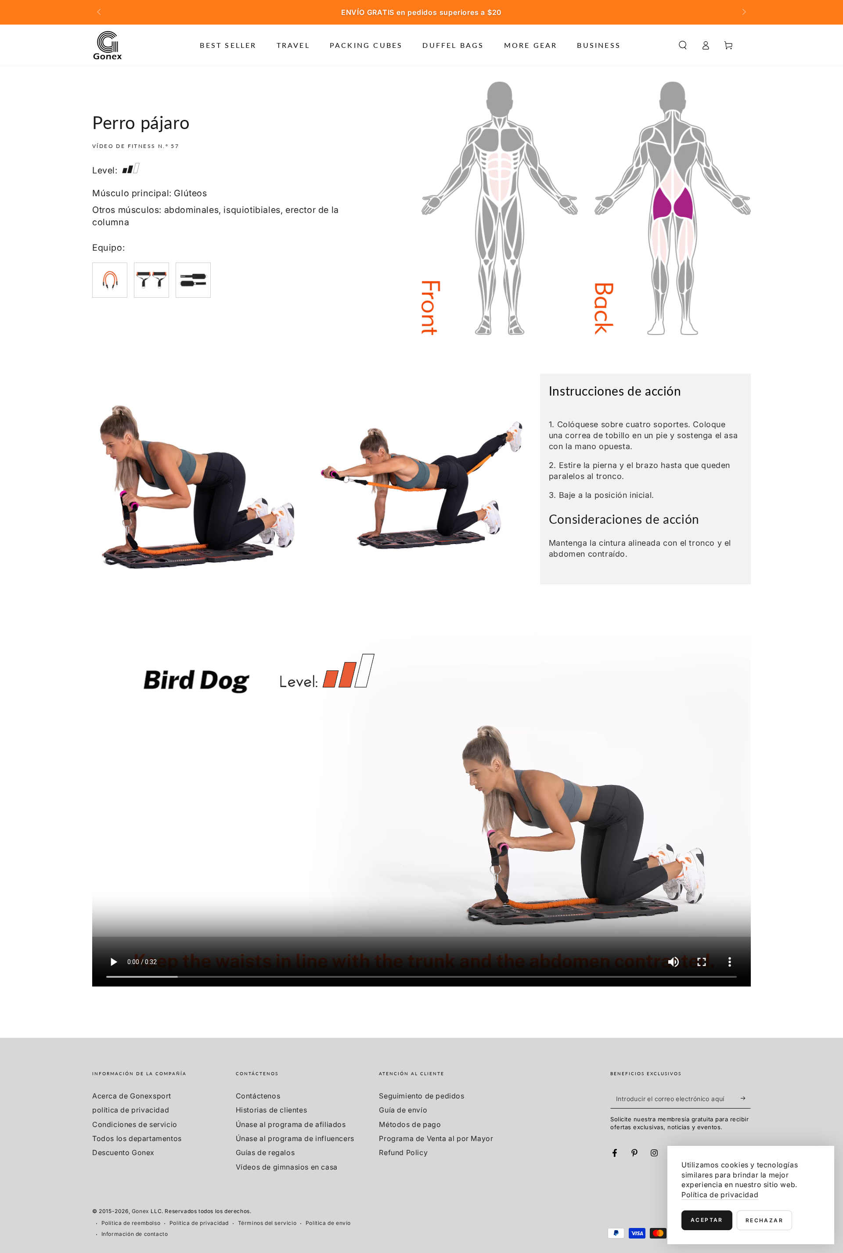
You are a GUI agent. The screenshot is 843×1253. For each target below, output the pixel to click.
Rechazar (764, 1220)
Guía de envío (403, 1109)
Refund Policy (403, 1152)
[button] (682, 45)
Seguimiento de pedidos (421, 1095)
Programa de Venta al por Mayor (436, 1138)
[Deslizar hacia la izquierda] (99, 12)
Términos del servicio (267, 1223)
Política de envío (328, 1223)
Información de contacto (134, 1234)
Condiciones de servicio (134, 1124)
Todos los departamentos (137, 1138)
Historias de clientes (271, 1109)
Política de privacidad (199, 1223)
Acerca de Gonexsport (131, 1095)
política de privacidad (130, 1109)
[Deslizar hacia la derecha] (743, 12)
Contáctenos (258, 1095)
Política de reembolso (131, 1223)
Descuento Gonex (123, 1152)
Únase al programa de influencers (295, 1138)
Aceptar (707, 1220)
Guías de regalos (265, 1152)
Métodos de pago (410, 1124)
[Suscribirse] (746, 1098)
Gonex (140, 1211)
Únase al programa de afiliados (291, 1124)
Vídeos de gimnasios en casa (287, 1167)
